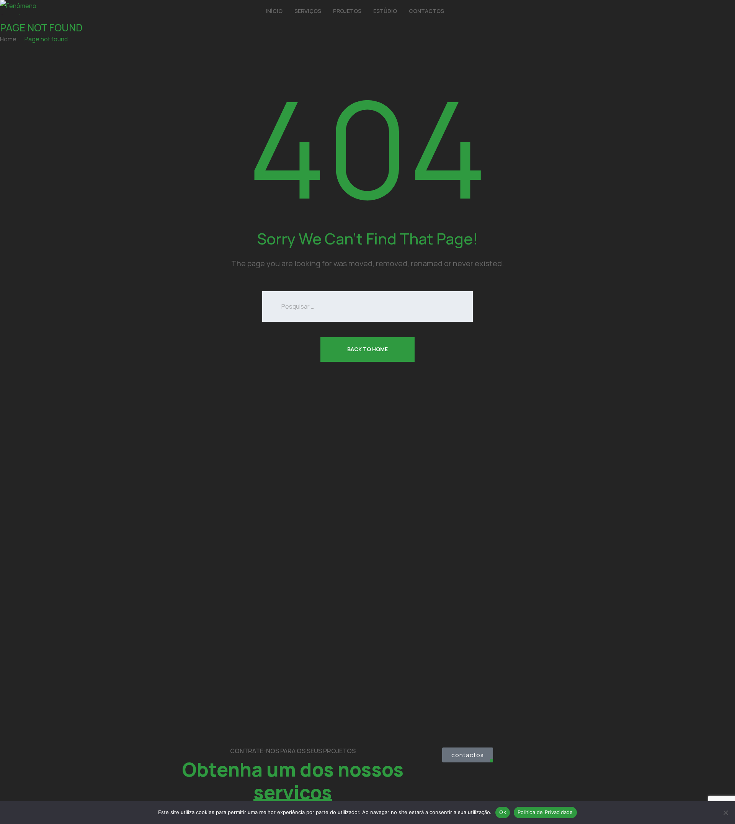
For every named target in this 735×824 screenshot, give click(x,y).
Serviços (307, 11)
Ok (502, 812)
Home (8, 39)
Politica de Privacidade (545, 812)
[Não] (725, 812)
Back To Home (367, 349)
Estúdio (385, 11)
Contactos (426, 11)
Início (274, 11)
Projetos (347, 11)
